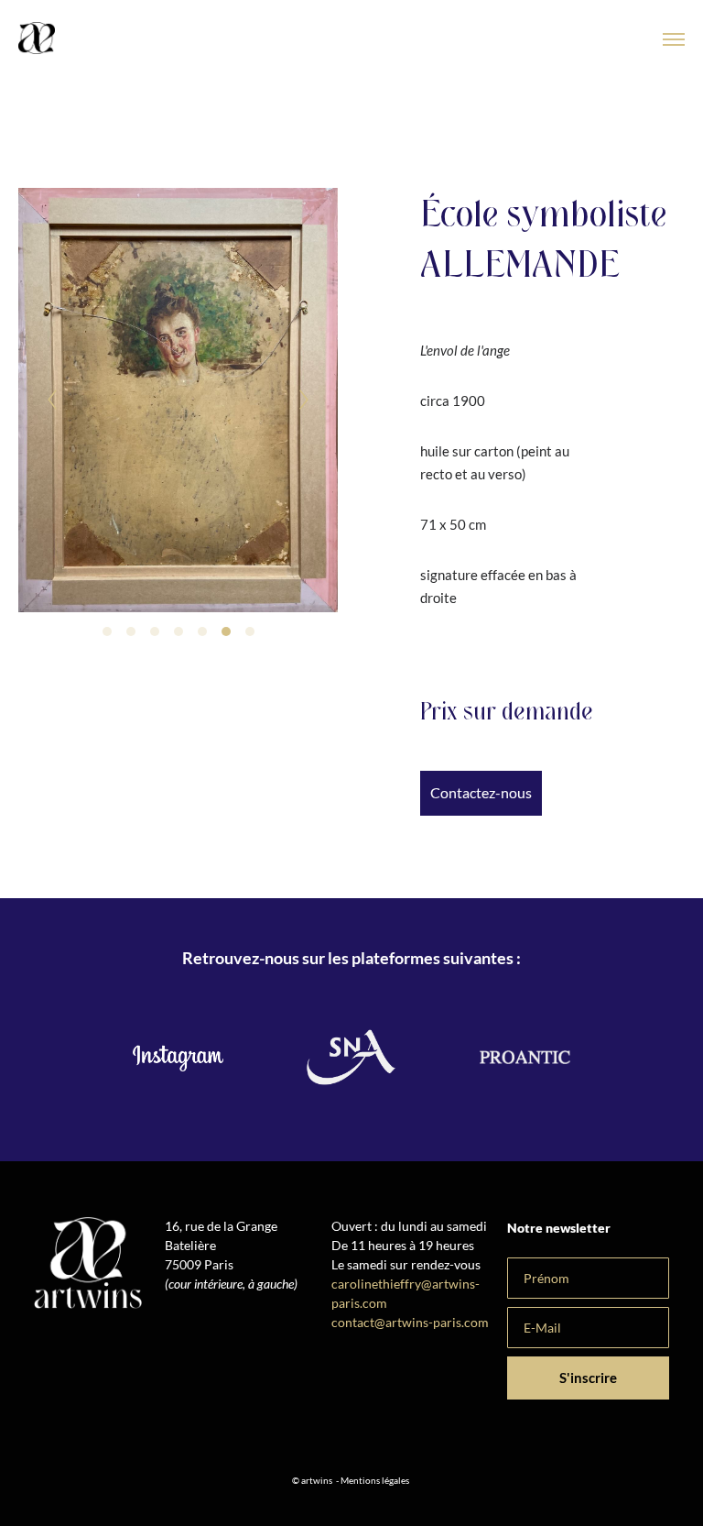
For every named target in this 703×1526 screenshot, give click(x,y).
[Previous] (52, 399)
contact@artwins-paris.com (411, 1322)
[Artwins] (36, 39)
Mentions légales (375, 1480)
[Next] (304, 399)
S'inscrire (588, 1377)
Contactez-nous (481, 792)
